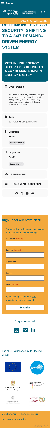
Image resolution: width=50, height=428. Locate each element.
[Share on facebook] (16, 193)
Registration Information (14, 419)
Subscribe (25, 307)
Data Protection (9, 414)
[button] (7, 3)
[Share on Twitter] (22, 193)
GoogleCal (35, 184)
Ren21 (12, 157)
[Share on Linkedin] (27, 193)
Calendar (19, 184)
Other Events (16, 142)
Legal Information (30, 414)
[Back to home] (25, 15)
